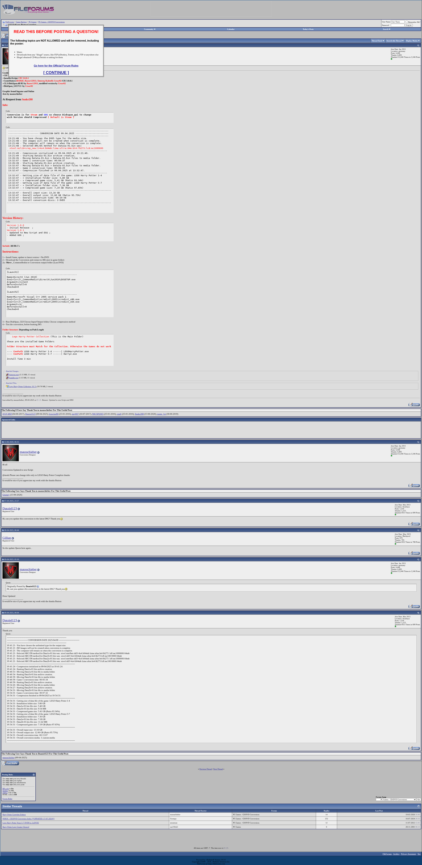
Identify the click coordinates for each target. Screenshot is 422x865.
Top (419, 854)
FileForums (9, 22)
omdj (119, 414)
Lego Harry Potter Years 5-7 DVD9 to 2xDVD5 (20, 823)
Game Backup (21, 22)
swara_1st (161, 414)
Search (385, 29)
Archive (396, 854)
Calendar (231, 29)
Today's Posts (308, 29)
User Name (386, 22)
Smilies (5, 791)
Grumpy (6, 495)
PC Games (32, 22)
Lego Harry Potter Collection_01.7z (22, 386)
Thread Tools (377, 41)
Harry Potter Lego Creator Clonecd (15, 827)
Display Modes (412, 41)
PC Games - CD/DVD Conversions (51, 22)
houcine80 (54, 414)
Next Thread (218, 769)
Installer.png (13, 378)
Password (385, 25)
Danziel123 (30, 414)
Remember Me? (414, 22)
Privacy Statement (408, 854)
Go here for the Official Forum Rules (56, 65)
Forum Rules (7, 799)
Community (148, 29)
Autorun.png (14, 375)
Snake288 (139, 414)
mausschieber (28, 452)
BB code (5, 789)
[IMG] (4, 793)
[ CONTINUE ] (56, 72)
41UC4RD (7, 414)
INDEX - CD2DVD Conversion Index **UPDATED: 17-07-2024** (28, 819)
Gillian (6, 538)
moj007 (75, 414)
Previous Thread (205, 769)
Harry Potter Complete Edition (14, 815)
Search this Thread (394, 41)
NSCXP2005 (98, 414)
